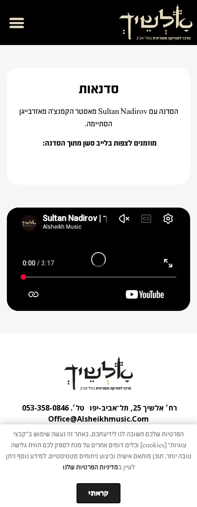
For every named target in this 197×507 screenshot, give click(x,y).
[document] (98, 253)
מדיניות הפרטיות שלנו (90, 467)
